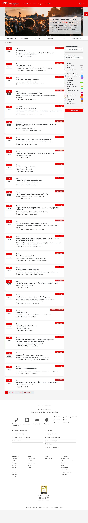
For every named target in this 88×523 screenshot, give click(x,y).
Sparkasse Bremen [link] (11, 38)
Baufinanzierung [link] (64, 467)
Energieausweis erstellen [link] (66, 472)
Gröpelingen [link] (14, 463)
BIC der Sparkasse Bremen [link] (56, 507)
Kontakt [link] (47, 507)
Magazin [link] (40, 4)
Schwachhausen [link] (15, 476)
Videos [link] (62, 465)
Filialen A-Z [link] (41, 507)
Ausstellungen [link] (24, 38)
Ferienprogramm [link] (76, 38)
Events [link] (34, 4)
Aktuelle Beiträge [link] (48, 458)
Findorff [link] (13, 460)
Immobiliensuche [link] (65, 458)
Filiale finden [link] (64, 474)
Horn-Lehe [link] (14, 465)
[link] (86, 14)
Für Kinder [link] (37, 38)
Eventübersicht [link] (31, 458)
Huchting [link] (14, 467)
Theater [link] (63, 38)
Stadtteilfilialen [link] (27, 4)
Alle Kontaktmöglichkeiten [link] (52, 412)
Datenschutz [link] (28, 507)
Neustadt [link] (14, 472)
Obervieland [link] (14, 474)
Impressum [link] (35, 507)
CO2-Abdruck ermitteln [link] (66, 469)
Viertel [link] (13, 479)
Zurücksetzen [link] (75, 110)
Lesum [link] (13, 469)
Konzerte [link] (50, 38)
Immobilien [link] (48, 4)
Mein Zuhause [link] (64, 456)
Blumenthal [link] (14, 458)
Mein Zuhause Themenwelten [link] (67, 460)
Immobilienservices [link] (65, 463)
